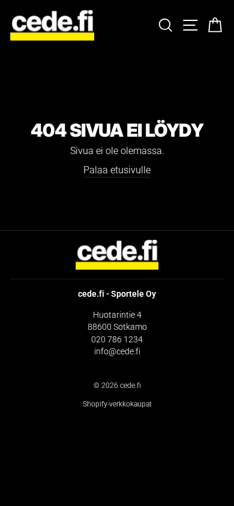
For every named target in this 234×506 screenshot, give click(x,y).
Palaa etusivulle (117, 170)
